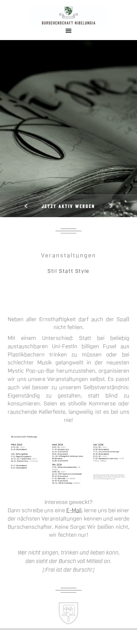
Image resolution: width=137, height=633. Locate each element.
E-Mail (74, 510)
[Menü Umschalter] (68, 30)
